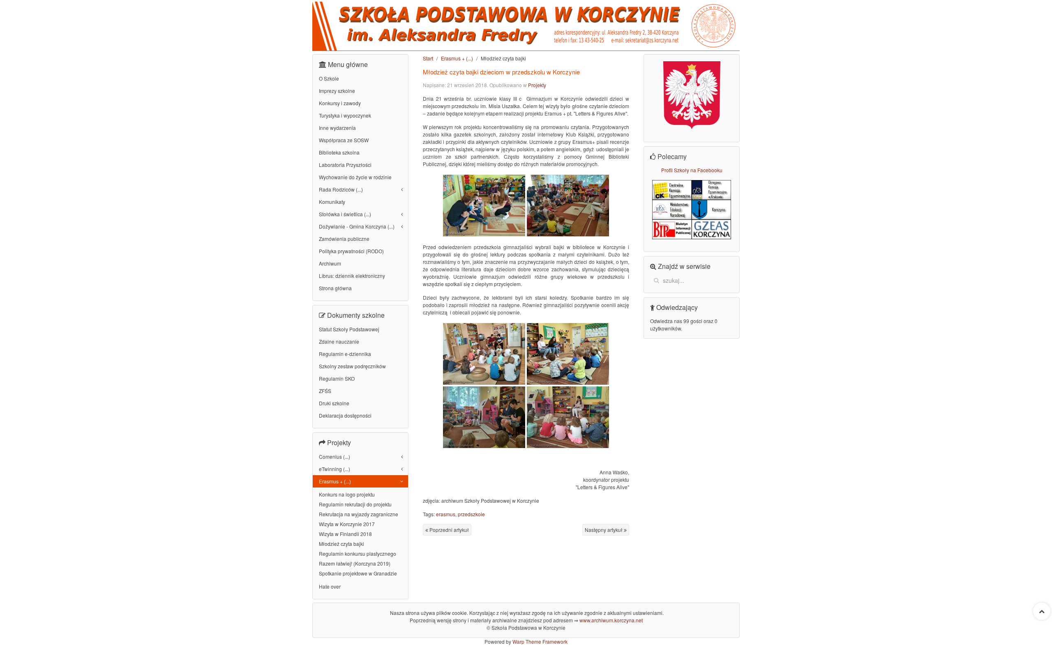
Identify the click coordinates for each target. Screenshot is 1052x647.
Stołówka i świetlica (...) (345, 213)
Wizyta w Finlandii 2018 (345, 533)
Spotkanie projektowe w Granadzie (358, 573)
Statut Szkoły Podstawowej (349, 329)
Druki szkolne (334, 403)
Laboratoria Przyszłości (345, 164)
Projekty (537, 84)
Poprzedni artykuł (448, 529)
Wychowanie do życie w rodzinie (355, 176)
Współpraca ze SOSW (344, 139)
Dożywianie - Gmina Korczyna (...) (356, 226)
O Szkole (329, 78)
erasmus (445, 514)
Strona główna (335, 287)
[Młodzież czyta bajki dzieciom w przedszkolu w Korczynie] (484, 205)
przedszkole (471, 514)
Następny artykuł (604, 529)
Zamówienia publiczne (344, 238)
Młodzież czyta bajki (341, 543)
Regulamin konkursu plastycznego (357, 553)
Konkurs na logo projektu (347, 494)
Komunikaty (332, 201)
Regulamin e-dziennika (345, 353)
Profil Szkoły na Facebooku (691, 169)
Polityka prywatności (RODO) (351, 250)
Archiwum (330, 263)
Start (428, 58)
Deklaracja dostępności (345, 415)
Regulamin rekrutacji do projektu (355, 504)
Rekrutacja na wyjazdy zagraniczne (358, 514)
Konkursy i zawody (340, 102)
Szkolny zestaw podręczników (352, 366)
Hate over (330, 586)
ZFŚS (325, 390)
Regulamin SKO (337, 378)
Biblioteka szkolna (339, 152)
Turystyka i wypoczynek (345, 115)
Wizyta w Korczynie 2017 (347, 523)
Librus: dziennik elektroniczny (352, 275)
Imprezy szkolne (337, 90)
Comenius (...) (334, 456)
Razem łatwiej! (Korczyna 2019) (354, 563)
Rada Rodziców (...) (341, 189)
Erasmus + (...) (457, 58)
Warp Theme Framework (540, 641)
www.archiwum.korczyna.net (611, 620)
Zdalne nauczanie (339, 341)
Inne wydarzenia (337, 127)
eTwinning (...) (334, 468)
